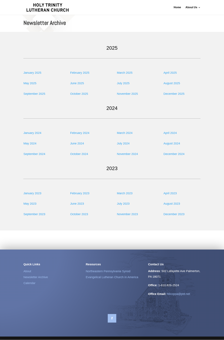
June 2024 (77, 143)
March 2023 (124, 193)
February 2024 (79, 133)
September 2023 (34, 214)
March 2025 (124, 72)
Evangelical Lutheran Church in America (112, 277)
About (27, 271)
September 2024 (34, 154)
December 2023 (173, 214)
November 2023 (127, 214)
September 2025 (34, 93)
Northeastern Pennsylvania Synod (108, 271)
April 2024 (170, 133)
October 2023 (79, 214)
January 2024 (32, 133)
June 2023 (77, 203)
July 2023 (123, 203)
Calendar (29, 283)
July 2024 (123, 143)
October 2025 (79, 93)
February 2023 (79, 193)
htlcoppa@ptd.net (178, 294)
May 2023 (29, 203)
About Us (191, 7)
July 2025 (123, 83)
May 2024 (29, 143)
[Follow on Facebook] (112, 318)
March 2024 (124, 133)
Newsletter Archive (35, 277)
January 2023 (32, 193)
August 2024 (171, 143)
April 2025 (170, 72)
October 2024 (79, 154)
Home (177, 7)
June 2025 (77, 83)
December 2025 (173, 93)
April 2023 (170, 193)
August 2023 (171, 203)
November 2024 (127, 154)
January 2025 (32, 72)
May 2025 (29, 83)
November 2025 (127, 93)
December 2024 (173, 154)
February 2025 (79, 72)
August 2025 (171, 83)
